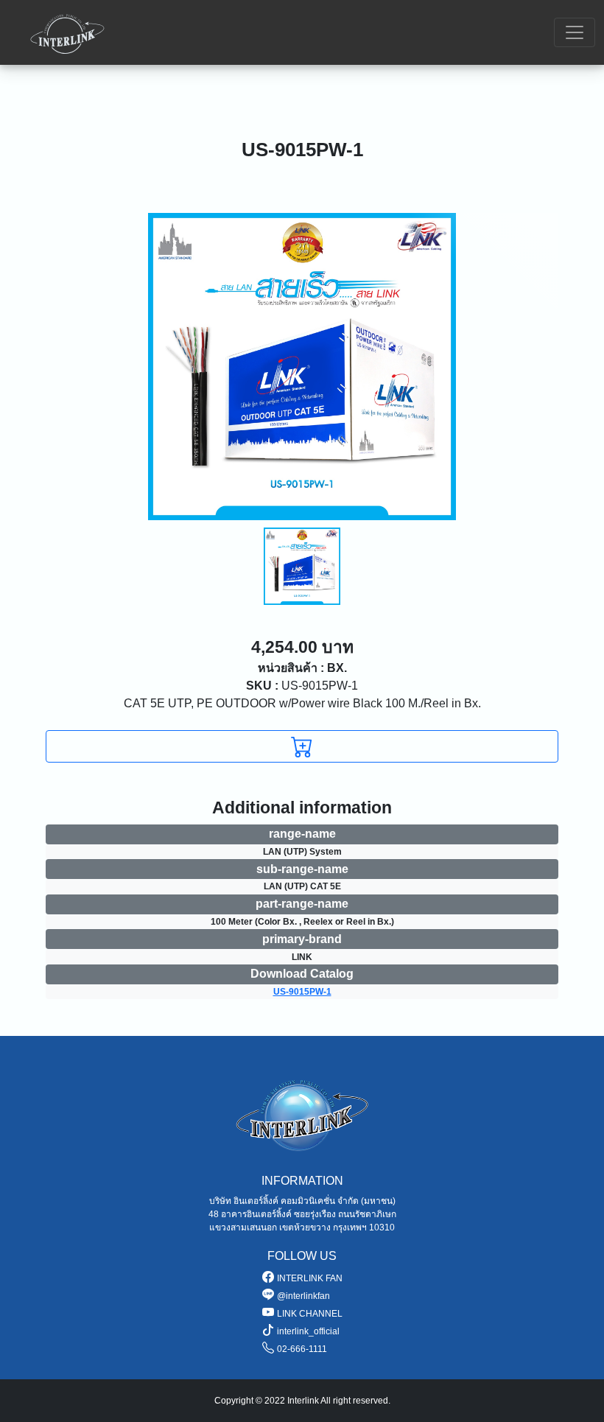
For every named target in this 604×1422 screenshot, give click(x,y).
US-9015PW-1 (302, 685)
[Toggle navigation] (574, 32)
